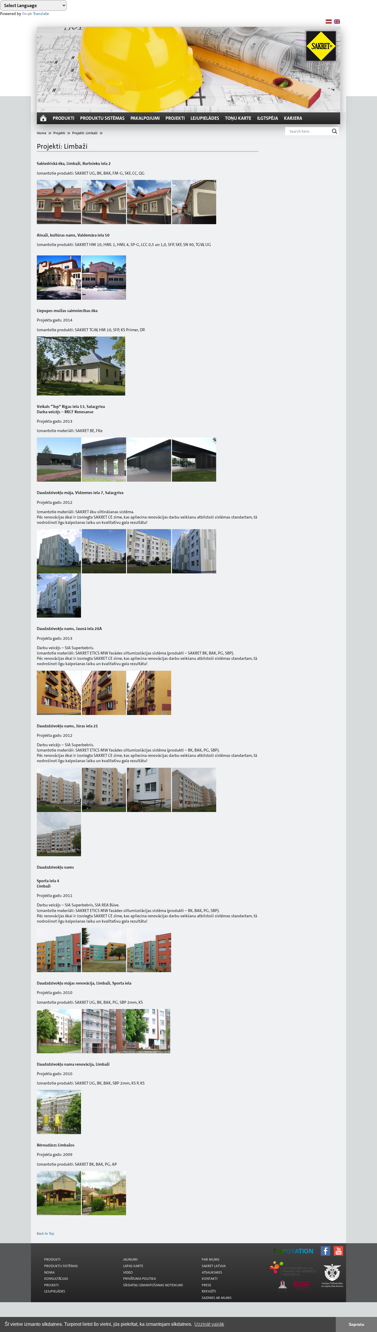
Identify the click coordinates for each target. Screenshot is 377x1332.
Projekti (175, 118)
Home (41, 133)
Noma (49, 1272)
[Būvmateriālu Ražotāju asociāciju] (195, 1253)
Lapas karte (133, 1266)
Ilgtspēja (267, 118)
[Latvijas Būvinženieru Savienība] (195, 1255)
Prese (206, 1285)
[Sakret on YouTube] (195, 1246)
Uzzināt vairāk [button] (209, 1324)
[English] (337, 21)
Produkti (63, 118)
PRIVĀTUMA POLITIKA (139, 1278)
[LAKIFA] (195, 1251)
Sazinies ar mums (217, 1297)
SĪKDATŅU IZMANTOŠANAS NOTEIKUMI (153, 1285)
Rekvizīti (209, 1291)
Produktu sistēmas (102, 118)
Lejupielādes (205, 118)
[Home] (43, 118)
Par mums (210, 1259)
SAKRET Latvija (214, 1266)
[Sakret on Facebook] (195, 1244)
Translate (41, 13)
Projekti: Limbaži (84, 133)
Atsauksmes (212, 1272)
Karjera (293, 118)
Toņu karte (238, 118)
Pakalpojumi (145, 118)
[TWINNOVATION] (195, 1249)
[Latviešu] (328, 21)
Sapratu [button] (356, 1324)
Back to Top (45, 1233)
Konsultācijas (56, 1278)
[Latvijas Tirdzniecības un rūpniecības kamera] (195, 1248)
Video (128, 1272)
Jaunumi (130, 1259)
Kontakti (209, 1278)
